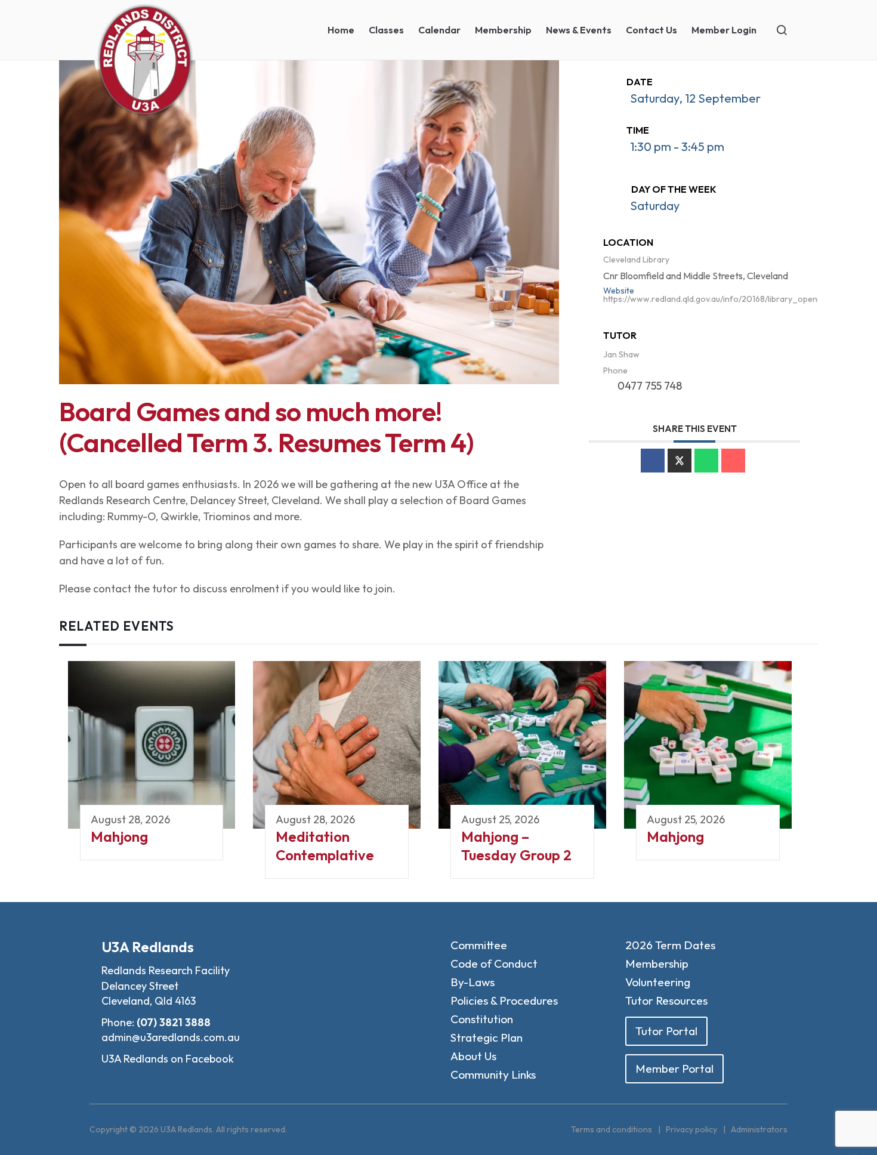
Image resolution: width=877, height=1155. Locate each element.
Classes (386, 30)
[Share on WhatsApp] (706, 460)
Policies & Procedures (504, 1000)
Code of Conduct (494, 963)
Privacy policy (691, 1129)
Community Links (493, 1074)
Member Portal (674, 1068)
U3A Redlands (147, 947)
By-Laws (472, 982)
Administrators (759, 1129)
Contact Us (651, 30)
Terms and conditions (611, 1129)
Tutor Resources (666, 1000)
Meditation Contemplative (325, 845)
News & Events (579, 30)
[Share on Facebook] (653, 460)
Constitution (481, 1019)
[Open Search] (782, 30)
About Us (473, 1056)
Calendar (439, 30)
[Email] (733, 460)
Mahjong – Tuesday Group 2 (516, 845)
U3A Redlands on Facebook (167, 1059)
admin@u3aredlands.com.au (170, 1037)
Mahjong (119, 836)
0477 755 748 (649, 386)
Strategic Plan (486, 1037)
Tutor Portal (666, 1031)
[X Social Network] (679, 460)
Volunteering (657, 982)
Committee (478, 945)
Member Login (723, 30)
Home (341, 30)
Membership (503, 30)
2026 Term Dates (670, 945)
